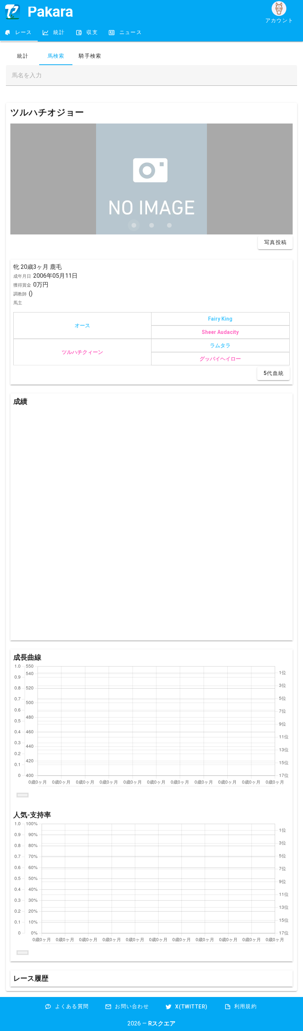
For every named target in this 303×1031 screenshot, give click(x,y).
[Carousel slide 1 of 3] (134, 225)
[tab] (19, 32)
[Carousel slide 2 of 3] (151, 225)
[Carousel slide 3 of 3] (169, 225)
